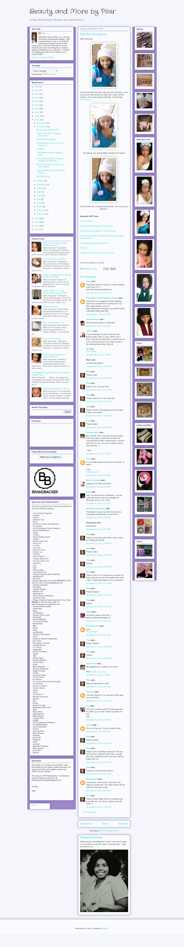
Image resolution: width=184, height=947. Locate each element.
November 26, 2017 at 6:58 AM (98, 326)
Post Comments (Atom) (109, 831)
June (39, 195)
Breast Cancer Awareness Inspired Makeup (54, 355)
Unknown (90, 692)
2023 (37, 98)
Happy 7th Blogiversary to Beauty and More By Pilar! (57, 276)
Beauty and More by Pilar (72, 11)
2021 (37, 105)
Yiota (88, 459)
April (39, 203)
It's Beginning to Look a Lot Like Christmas (97, 253)
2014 (37, 226)
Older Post (123, 824)
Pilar (88, 372)
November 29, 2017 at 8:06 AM (98, 720)
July (39, 192)
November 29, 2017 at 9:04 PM (98, 731)
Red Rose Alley (92, 432)
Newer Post (85, 824)
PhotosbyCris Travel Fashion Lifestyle (102, 298)
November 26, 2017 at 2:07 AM (98, 314)
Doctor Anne (91, 664)
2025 (37, 90)
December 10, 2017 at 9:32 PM (98, 791)
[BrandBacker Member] (45, 494)
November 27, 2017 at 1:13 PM (98, 675)
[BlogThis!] (107, 268)
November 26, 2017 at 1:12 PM (98, 454)
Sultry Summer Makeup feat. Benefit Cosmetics (55, 244)
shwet (88, 612)
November (41, 126)
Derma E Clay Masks (52, 338)
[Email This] (104, 268)
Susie (88, 492)
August (40, 188)
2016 (37, 218)
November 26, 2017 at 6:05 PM (98, 503)
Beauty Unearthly (93, 480)
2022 (37, 101)
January (40, 214)
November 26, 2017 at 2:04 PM (98, 487)
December (41, 123)
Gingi (88, 281)
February (41, 210)
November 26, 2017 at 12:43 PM (98, 402)
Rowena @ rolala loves (95, 509)
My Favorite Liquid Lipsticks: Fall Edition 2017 (98, 231)
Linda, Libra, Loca (99, 672)
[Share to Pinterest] (114, 268)
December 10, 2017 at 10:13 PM (98, 807)
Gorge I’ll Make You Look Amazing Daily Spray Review (55, 292)
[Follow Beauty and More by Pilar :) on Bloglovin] (50, 458)
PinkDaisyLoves (92, 472)
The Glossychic (92, 626)
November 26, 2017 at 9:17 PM (98, 529)
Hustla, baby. (91, 351)
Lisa (88, 706)
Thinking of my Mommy (91, 837)
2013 (37, 229)
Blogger (105, 928)
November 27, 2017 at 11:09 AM (98, 647)
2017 (37, 120)
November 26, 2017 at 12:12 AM (98, 293)
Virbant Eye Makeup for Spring (56, 388)
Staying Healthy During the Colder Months (96, 226)
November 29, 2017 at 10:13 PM (98, 743)
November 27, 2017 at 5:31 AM (98, 621)
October (40, 181)
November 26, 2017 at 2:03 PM (98, 475)
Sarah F (89, 331)
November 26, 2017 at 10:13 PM (98, 583)
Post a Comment (90, 812)
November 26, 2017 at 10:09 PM (98, 567)
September (42, 184)
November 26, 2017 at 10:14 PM (98, 595)
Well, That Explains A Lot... (54, 322)
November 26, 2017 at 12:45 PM (98, 416)
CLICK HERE (85, 100)
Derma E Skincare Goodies (54, 259)
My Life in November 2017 (47, 130)
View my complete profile (42, 57)
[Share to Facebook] (112, 268)
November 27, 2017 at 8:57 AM (98, 635)
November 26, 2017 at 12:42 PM (98, 378)
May (39, 199)
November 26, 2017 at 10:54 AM (98, 366)
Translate (52, 74)
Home (105, 824)
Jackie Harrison (92, 319)
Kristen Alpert (92, 779)
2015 (37, 222)
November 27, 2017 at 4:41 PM (98, 687)
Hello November (86, 221)
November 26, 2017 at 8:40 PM (98, 518)
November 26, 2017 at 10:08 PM (98, 543)
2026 (37, 87)
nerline (89, 725)
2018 (37, 116)
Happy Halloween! (50, 307)
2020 (37, 109)
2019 (37, 112)
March (40, 206)
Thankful (83, 248)
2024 (37, 94)
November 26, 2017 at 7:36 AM (98, 355)
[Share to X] (109, 268)
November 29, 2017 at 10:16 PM (98, 762)
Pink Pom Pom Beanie (45, 139)
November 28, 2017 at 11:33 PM (98, 701)
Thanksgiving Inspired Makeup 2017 (94, 243)
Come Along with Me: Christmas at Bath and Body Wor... (50, 159)
